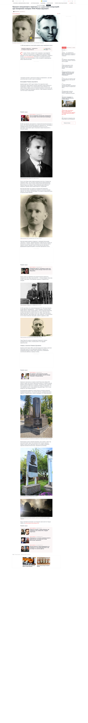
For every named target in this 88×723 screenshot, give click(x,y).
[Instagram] (71, 1)
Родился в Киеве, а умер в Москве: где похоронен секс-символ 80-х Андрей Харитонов (39, 530)
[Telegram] (67, 1)
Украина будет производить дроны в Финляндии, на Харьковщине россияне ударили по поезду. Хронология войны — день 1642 (68, 112)
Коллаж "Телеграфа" (40, 42)
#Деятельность (24, 554)
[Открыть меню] (13, 1)
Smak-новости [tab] (69, 47)
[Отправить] (23, 1)
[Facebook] (64, 1)
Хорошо (48, 5)
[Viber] (65, 1)
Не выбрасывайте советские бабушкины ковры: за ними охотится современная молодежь (68, 92)
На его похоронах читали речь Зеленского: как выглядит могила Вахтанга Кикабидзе (40, 116)
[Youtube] (68, 1)
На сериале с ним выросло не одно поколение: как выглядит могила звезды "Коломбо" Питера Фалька (40, 375)
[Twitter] (69, 1)
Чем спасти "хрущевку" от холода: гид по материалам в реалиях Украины (68, 98)
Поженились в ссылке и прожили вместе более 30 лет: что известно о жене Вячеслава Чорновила (40, 539)
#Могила (28, 554)
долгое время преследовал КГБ (32, 523)
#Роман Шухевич (17, 554)
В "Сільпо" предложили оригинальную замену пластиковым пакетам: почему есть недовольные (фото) (69, 86)
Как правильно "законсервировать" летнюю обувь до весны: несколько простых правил (68, 60)
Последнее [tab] (64, 47)
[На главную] (44, 1)
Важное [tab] (74, 47)
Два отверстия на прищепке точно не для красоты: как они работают (68, 119)
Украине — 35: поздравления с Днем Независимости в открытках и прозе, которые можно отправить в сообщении (68, 54)
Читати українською (16, 13)
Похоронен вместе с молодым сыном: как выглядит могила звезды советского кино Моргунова (40, 269)
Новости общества (33, 114)
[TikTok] (72, 1)
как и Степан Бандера (29, 56)
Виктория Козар (17, 11)
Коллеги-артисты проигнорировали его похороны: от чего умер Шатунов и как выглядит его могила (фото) (39, 547)
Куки (43, 5)
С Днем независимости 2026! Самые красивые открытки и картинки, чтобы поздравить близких (67, 67)
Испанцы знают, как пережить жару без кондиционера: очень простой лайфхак (68, 79)
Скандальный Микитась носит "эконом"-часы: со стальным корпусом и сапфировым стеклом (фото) (68, 73)
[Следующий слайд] (76, 3)
